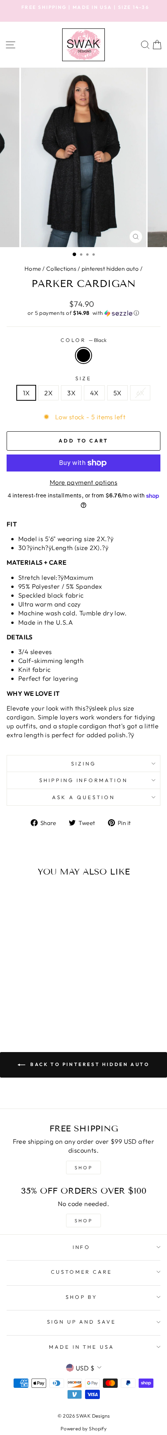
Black (83, 355)
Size (83, 378)
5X (117, 393)
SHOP (83, 1167)
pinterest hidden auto (110, 268)
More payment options (83, 482)
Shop (83, 1220)
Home (32, 268)
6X (140, 393)
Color (83, 340)
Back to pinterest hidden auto (89, 1064)
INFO (82, 1247)
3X (71, 393)
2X (48, 393)
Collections (61, 268)
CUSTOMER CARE (82, 1272)
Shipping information (83, 780)
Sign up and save (82, 1322)
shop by (82, 1297)
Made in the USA (82, 1347)
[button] (83, 313)
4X (94, 393)
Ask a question (83, 797)
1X (26, 393)
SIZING (83, 763)
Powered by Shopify (83, 1428)
